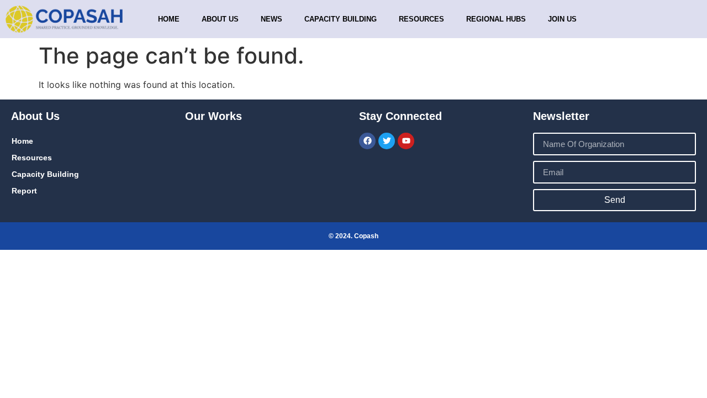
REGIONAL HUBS (496, 19)
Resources (421, 19)
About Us (220, 19)
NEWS (271, 19)
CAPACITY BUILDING (340, 19)
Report (24, 190)
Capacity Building (45, 174)
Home (169, 19)
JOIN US (562, 19)
